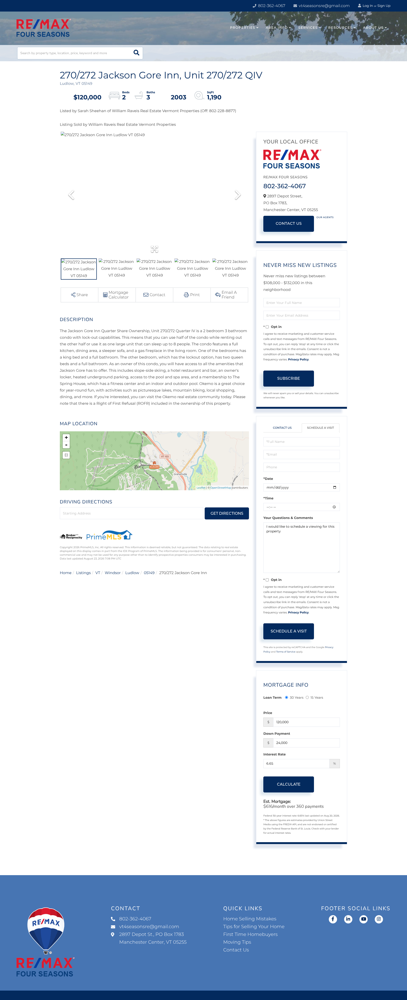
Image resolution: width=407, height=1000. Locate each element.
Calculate (289, 784)
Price (267, 713)
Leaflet (201, 487)
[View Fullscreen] (66, 455)
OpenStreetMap (220, 487)
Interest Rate (274, 754)
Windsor (113, 573)
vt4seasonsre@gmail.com (324, 6)
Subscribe (288, 378)
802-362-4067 (271, 6)
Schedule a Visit (320, 428)
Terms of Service (286, 651)
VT (97, 573)
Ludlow (132, 573)
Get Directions (227, 513)
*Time (268, 498)
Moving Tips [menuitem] (237, 942)
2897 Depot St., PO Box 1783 (153, 938)
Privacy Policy (298, 359)
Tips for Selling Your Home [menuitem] (254, 927)
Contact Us (289, 223)
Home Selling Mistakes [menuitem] (249, 919)
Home (66, 573)
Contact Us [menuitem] (236, 950)
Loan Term (272, 697)
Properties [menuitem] (242, 27)
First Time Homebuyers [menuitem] (250, 934)
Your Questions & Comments (288, 518)
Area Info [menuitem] (277, 27)
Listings (83, 573)
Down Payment (276, 733)
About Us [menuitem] (373, 27)
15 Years (316, 697)
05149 (149, 573)
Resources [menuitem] (340, 27)
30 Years (296, 697)
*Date (268, 479)
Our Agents (325, 217)
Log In (367, 6)
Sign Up (384, 6)
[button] (136, 53)
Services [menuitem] (308, 27)
